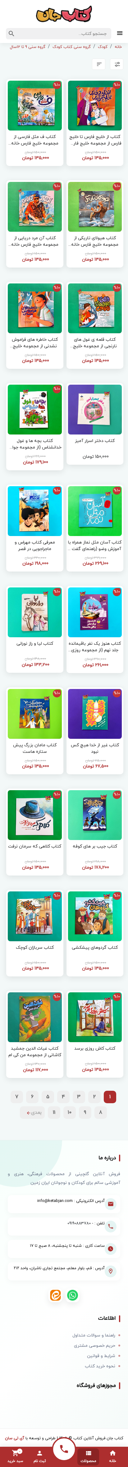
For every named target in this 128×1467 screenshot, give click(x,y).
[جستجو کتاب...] (11, 33)
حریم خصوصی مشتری (94, 1346)
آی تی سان (14, 1438)
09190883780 (79, 1223)
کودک (102, 47)
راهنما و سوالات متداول (93, 1335)
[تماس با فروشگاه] (64, 1449)
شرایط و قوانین (101, 1356)
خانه (118, 47)
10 (69, 1112)
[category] (119, 34)
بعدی (36, 1112)
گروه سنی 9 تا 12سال (27, 47)
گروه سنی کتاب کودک (72, 47)
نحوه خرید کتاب (100, 1366)
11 (54, 1112)
